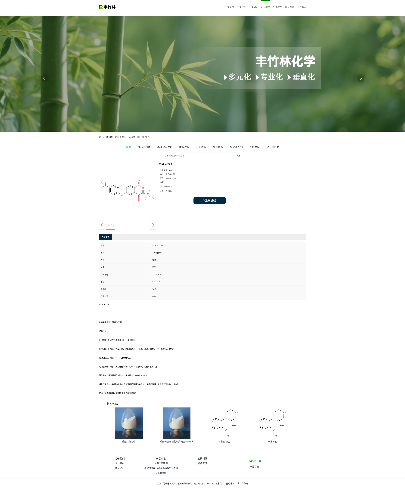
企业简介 (119, 463)
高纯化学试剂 (164, 147)
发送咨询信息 (209, 200)
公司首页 (229, 7)
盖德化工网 (231, 483)
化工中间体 (272, 147)
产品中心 (161, 458)
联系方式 (289, 7)
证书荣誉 (277, 7)
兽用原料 (218, 147)
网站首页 (119, 137)
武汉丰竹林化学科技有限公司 (170, 483)
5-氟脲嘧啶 (224, 441)
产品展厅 (265, 7)
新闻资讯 (202, 463)
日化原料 (201, 147)
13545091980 (254, 461)
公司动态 (253, 7)
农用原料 (254, 147)
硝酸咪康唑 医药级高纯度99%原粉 (176, 441)
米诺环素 (272, 441)
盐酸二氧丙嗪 (128, 441)
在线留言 (301, 7)
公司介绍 (241, 7)
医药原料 (184, 147)
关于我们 (120, 458)
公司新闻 (202, 458)
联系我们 (119, 468)
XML (212, 483)
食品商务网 (242, 483)
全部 (128, 147)
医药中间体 (144, 147)
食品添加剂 (236, 147)
